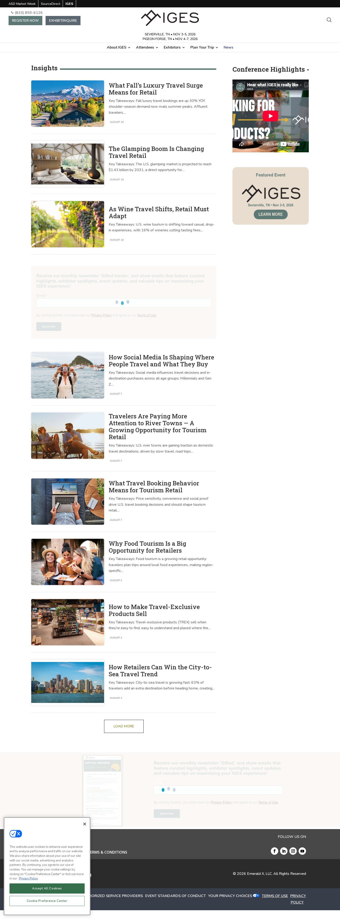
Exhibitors (172, 48)
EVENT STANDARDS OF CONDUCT (175, 895)
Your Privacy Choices (230, 895)
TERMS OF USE (275, 895)
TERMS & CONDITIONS (107, 853)
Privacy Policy (28, 878)
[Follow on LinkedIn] (283, 851)
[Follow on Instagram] (293, 851)
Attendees (145, 48)
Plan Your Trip (202, 48)
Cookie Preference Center (47, 901)
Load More (124, 726)
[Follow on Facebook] (274, 851)
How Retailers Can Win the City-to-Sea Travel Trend (160, 670)
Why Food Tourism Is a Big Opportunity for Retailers (147, 546)
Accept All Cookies (47, 888)
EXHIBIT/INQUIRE (63, 20)
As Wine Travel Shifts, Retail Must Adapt (159, 212)
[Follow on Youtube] (302, 851)
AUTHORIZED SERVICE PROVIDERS (112, 895)
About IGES (116, 48)
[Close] (85, 824)
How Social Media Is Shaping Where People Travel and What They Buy (161, 360)
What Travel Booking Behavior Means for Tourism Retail (154, 486)
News (228, 48)
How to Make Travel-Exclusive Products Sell (154, 610)
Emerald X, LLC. (259, 873)
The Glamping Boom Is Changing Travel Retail (156, 152)
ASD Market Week (22, 4)
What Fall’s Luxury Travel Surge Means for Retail (156, 88)
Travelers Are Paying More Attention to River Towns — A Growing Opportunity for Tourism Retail (158, 426)
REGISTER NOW (25, 20)
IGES (69, 4)
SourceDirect (50, 4)
